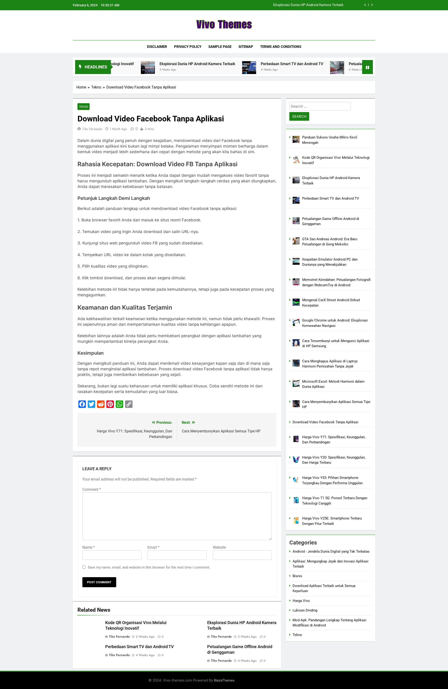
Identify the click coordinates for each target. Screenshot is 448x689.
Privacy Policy (187, 47)
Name (88, 547)
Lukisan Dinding (305, 610)
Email (153, 547)
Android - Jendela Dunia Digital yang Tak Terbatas (331, 551)
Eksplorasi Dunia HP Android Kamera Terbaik (308, 5)
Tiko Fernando (92, 129)
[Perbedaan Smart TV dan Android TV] (231, 68)
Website (219, 547)
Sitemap (245, 47)
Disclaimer (157, 47)
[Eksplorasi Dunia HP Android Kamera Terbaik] (130, 68)
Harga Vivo (301, 601)
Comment (91, 489)
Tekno (83, 107)
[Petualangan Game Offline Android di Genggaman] (319, 68)
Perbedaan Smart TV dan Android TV (274, 64)
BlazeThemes (224, 680)
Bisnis (297, 576)
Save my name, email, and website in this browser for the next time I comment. (149, 567)
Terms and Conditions (280, 47)
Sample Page (219, 47)
